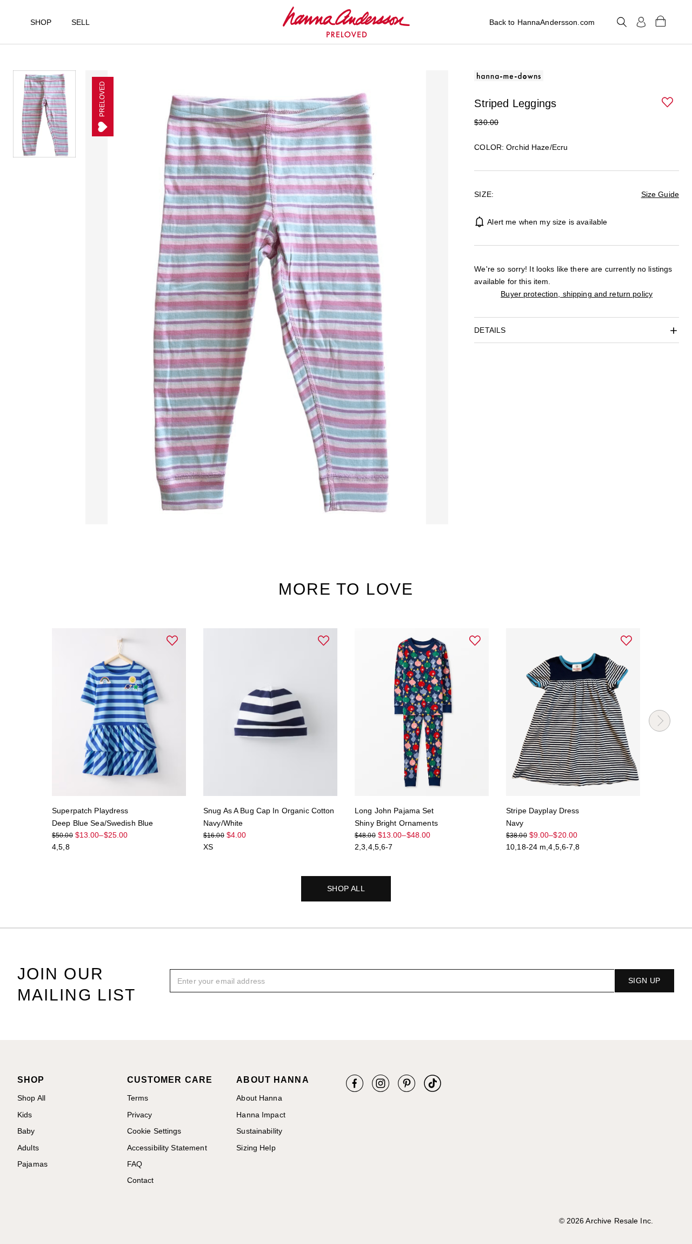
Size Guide (660, 194)
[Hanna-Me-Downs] (346, 22)
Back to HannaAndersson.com (542, 22)
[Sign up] (641, 22)
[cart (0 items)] (660, 20)
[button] (668, 103)
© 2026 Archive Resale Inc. (606, 1220)
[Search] (621, 22)
